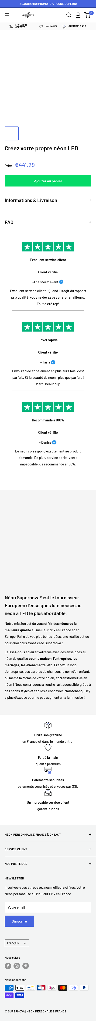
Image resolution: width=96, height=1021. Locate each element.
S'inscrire (19, 921)
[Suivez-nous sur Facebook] (8, 966)
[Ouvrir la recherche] (69, 15)
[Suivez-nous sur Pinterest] (25, 966)
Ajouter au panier (48, 181)
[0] (87, 15)
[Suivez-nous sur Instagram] (17, 966)
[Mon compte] (78, 15)
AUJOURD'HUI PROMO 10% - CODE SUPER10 (48, 4)
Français (13, 943)
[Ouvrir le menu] (7, 15)
